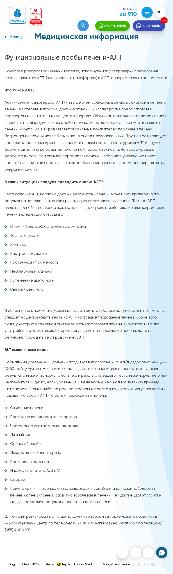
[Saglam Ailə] (17, 15)
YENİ (163, 20)
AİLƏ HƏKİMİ (152, 25)
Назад (16, 37)
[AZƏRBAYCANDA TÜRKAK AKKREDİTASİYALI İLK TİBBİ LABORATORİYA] (36, 16)
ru (159, 12)
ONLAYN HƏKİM (115, 25)
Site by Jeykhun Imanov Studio (69, 564)
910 (128, 14)
